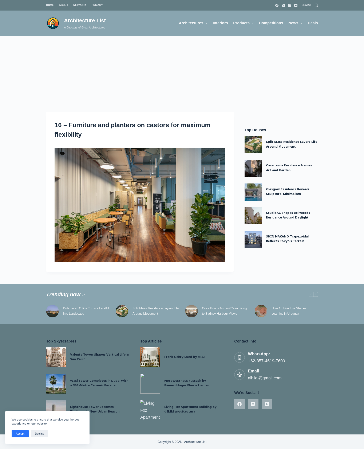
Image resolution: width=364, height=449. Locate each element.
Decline (39, 433)
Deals (313, 23)
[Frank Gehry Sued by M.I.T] (150, 357)
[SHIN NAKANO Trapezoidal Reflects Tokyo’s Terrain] (253, 239)
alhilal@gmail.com (265, 378)
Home (50, 5)
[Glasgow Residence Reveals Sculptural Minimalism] (253, 192)
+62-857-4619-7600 (266, 361)
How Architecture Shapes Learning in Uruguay (289, 310)
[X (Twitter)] (283, 5)
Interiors (220, 23)
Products (241, 23)
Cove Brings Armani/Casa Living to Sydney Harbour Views (224, 310)
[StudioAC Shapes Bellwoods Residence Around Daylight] (253, 215)
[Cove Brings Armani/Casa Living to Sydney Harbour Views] (191, 311)
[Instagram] (289, 5)
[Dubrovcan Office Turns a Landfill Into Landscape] (52, 311)
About (63, 5)
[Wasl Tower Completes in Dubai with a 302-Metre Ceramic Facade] (56, 384)
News (293, 23)
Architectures (191, 23)
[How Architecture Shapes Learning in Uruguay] (261, 311)
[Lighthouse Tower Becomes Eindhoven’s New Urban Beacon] (56, 410)
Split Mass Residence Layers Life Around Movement (155, 310)
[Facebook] (276, 5)
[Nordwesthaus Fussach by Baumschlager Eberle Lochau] (150, 384)
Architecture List (85, 20)
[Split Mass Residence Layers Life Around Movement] (253, 144)
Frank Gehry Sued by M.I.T (185, 357)
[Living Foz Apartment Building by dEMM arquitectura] (150, 410)
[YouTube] (295, 5)
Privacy (97, 5)
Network (79, 5)
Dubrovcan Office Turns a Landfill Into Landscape (86, 310)
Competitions (271, 23)
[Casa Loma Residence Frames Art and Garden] (253, 168)
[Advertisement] (182, 67)
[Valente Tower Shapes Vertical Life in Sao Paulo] (56, 357)
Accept (20, 433)
